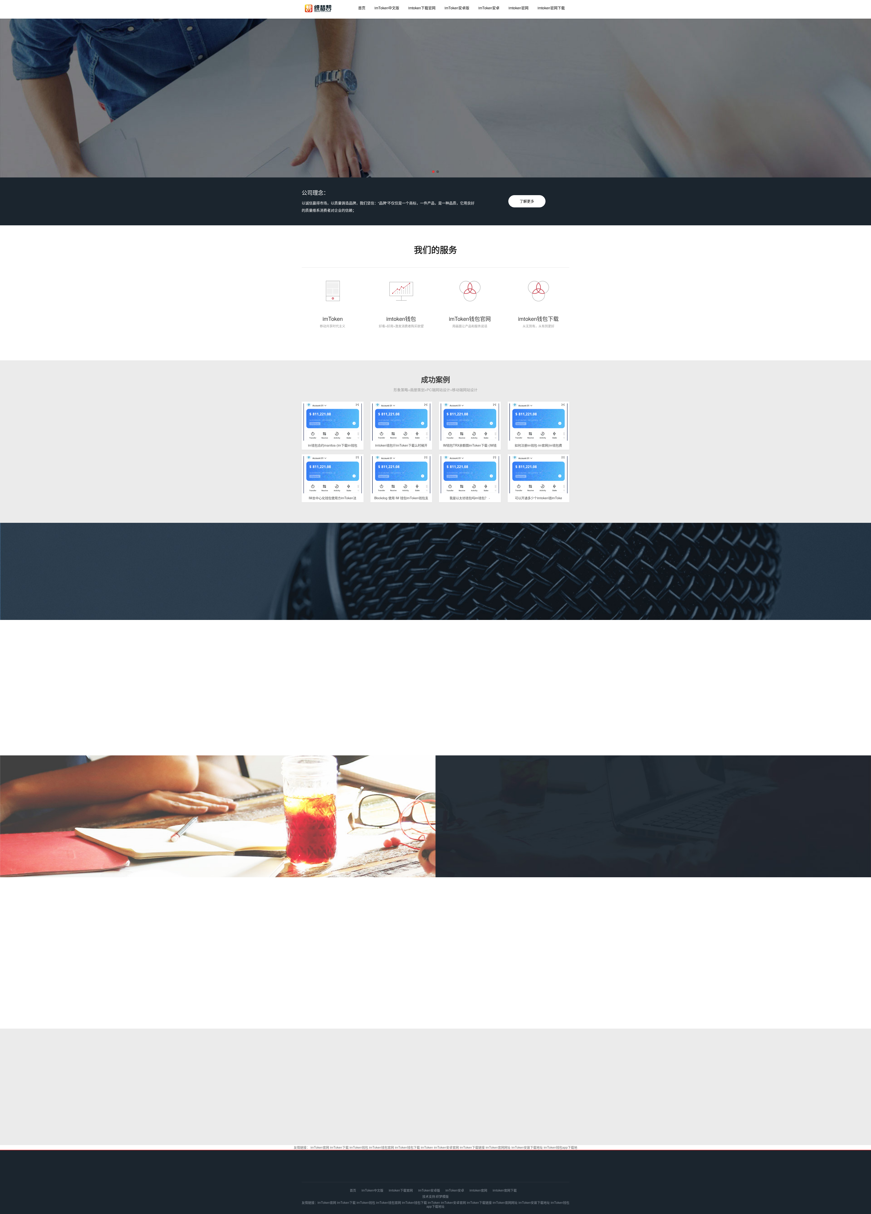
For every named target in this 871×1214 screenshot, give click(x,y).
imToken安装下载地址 (527, 1147)
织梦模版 (442, 1196)
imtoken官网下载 (551, 7)
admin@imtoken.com (540, 1169)
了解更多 (527, 201)
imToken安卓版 (457, 7)
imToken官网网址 (498, 1147)
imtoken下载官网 (422, 7)
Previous (15, 98)
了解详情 (787, 840)
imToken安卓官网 (446, 1147)
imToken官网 (320, 1147)
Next (855, 98)
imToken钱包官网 (381, 1147)
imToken (427, 1147)
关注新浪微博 (434, 946)
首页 (361, 7)
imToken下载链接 (472, 1147)
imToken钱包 (359, 1147)
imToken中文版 (386, 7)
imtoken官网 (518, 7)
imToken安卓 (488, 7)
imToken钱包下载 (407, 1147)
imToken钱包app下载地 (560, 1147)
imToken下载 (339, 1147)
